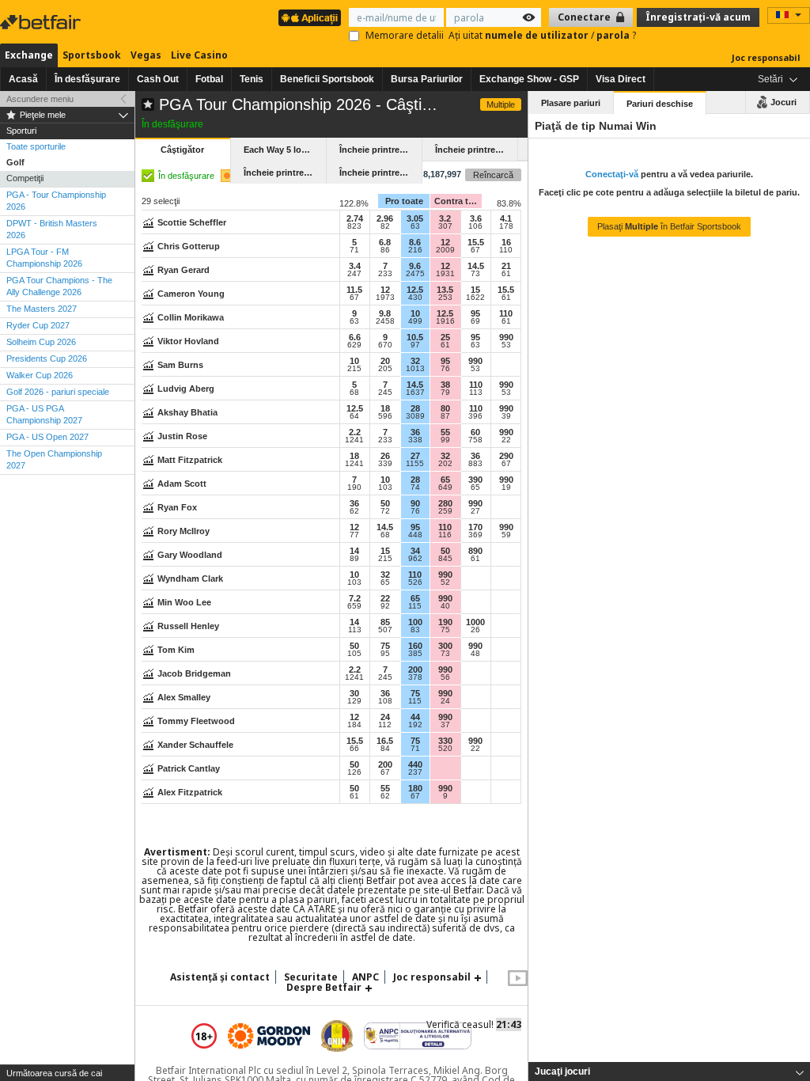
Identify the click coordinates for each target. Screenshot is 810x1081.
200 (415, 669)
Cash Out (158, 79)
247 (354, 274)
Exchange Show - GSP (529, 79)
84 (385, 749)
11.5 (354, 290)
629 (354, 345)
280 (445, 503)
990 (506, 337)
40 (445, 606)
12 (445, 242)
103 (385, 487)
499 (415, 321)
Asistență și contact (220, 977)
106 (475, 226)
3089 (415, 416)
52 (445, 582)
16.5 (385, 741)
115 (415, 606)
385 (415, 654)
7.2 (355, 598)
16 (506, 242)
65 (445, 480)
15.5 (475, 242)
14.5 (475, 266)
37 (445, 725)
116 (445, 535)
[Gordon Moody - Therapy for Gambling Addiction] (269, 1036)
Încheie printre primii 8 (285, 172)
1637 (415, 392)
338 (415, 440)
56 (445, 677)
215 (354, 369)
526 (415, 582)
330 (445, 741)
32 (415, 361)
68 (354, 392)
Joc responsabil (766, 57)
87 (445, 416)
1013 (415, 369)
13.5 (445, 290)
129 (354, 701)
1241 (354, 440)
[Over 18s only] (204, 1036)
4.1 (506, 218)
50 (385, 503)
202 (445, 464)
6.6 (355, 337)
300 (445, 646)
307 (445, 226)
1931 (445, 274)
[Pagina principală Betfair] (42, 22)
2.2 (355, 432)
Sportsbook (91, 55)
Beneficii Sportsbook (327, 79)
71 (354, 250)
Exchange (29, 55)
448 (415, 535)
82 (385, 226)
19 (506, 487)
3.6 (476, 218)
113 (476, 392)
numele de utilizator (538, 35)
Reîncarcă (493, 175)
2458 (385, 321)
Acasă (23, 79)
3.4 (355, 266)
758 (475, 440)
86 (385, 250)
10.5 (415, 337)
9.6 (415, 266)
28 (415, 408)
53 (506, 345)
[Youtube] (518, 982)
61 (506, 274)
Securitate (311, 977)
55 (445, 432)
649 (445, 487)
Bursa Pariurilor (427, 79)
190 (354, 487)
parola (614, 35)
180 (415, 788)
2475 (415, 274)
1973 (385, 298)
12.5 (415, 290)
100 (415, 622)
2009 (445, 250)
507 (385, 630)
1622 (475, 298)
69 (475, 321)
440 (415, 764)
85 (385, 622)
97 (415, 345)
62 (354, 511)
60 (475, 432)
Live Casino (199, 55)
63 (415, 226)
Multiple (500, 104)
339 (385, 464)
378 (415, 677)
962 (415, 559)
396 (475, 416)
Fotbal (209, 79)
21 (506, 266)
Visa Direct (620, 79)
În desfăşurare (87, 79)
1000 (475, 622)
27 (415, 456)
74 (415, 487)
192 (415, 725)
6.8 (385, 242)
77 (354, 535)
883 (475, 464)
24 (445, 701)
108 (385, 701)
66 (354, 749)
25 (445, 337)
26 (385, 456)
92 (385, 606)
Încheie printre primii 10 (380, 172)
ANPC (365, 977)
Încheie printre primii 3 (380, 149)
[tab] (669, 1071)
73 (475, 274)
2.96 (385, 218)
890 (475, 551)
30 (354, 693)
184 (354, 725)
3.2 (445, 218)
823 (354, 226)
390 (475, 480)
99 (445, 440)
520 (445, 749)
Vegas (146, 55)
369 (475, 535)
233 (385, 274)
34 (415, 551)
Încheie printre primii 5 (476, 149)
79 (445, 392)
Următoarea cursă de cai (54, 1073)
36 (415, 432)
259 (445, 511)
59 (506, 535)
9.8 (385, 313)
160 (415, 646)
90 (415, 503)
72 (385, 511)
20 (385, 361)
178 (506, 226)
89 (354, 559)
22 (506, 440)
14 (354, 551)
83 (415, 630)
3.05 (415, 218)
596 (385, 416)
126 (354, 772)
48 (475, 654)
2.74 (354, 218)
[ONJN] (337, 1036)
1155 (415, 464)
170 (475, 527)
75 (445, 630)
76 (445, 369)
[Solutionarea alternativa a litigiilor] (417, 1035)
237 (415, 772)
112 (385, 725)
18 (385, 408)
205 (385, 369)
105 (354, 654)
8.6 (415, 242)
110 (506, 250)
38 (445, 385)
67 (475, 250)
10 (415, 313)
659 (354, 606)
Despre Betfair (323, 987)
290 (506, 456)
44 (415, 717)
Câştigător (182, 149)
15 (475, 290)
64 (354, 416)
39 (506, 416)
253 (445, 298)
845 (445, 559)
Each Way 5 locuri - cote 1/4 (285, 149)
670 (385, 345)
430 (415, 298)
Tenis (251, 79)
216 (415, 250)
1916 (445, 321)
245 (385, 392)
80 (445, 408)
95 (475, 313)
